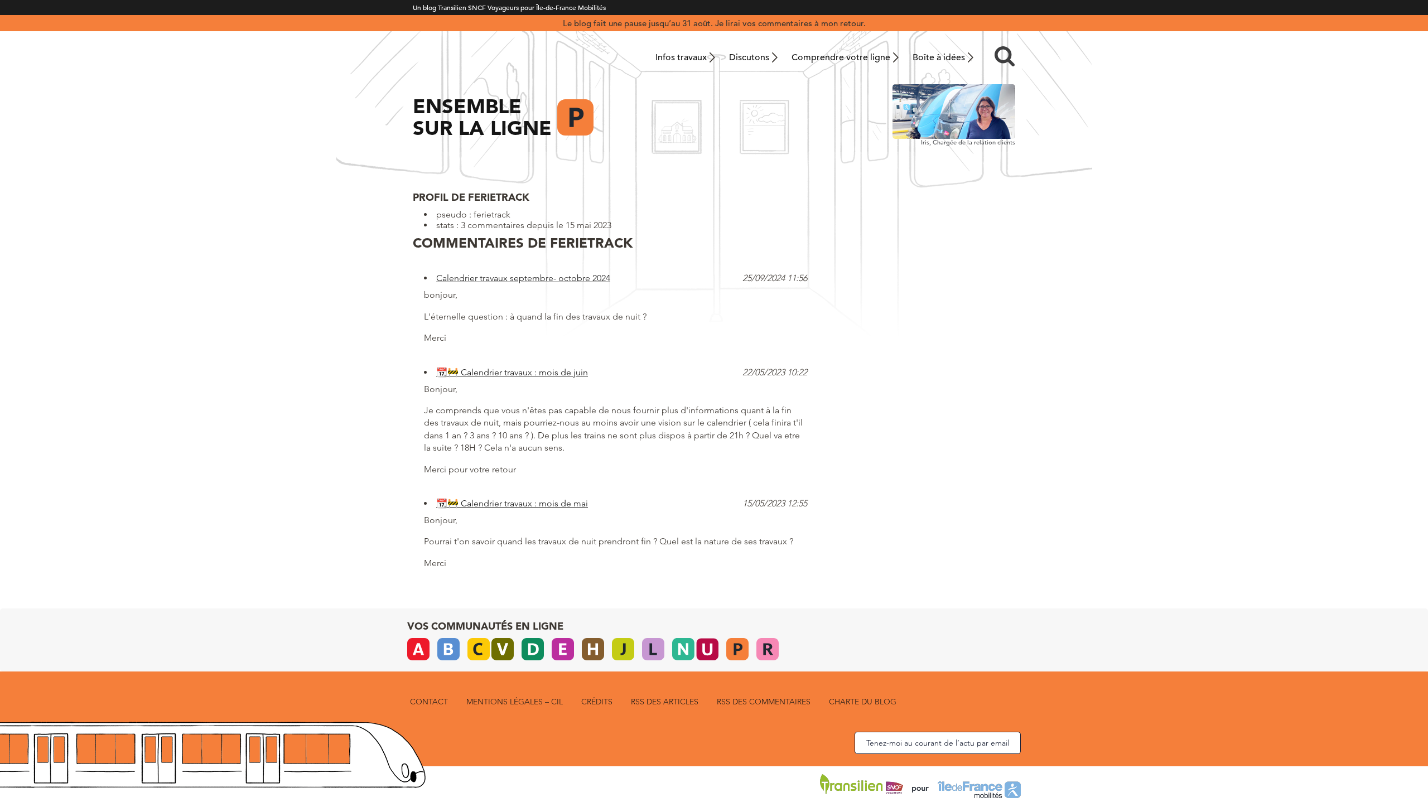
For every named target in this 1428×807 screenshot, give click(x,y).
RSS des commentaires (764, 702)
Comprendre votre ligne (841, 57)
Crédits (596, 702)
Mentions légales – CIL (514, 702)
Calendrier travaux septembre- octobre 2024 (523, 278)
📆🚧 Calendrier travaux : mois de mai (512, 503)
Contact (429, 702)
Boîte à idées (939, 57)
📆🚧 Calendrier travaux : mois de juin (512, 372)
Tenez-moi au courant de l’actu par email (937, 743)
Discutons (749, 57)
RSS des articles (664, 702)
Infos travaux (681, 57)
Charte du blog (862, 702)
